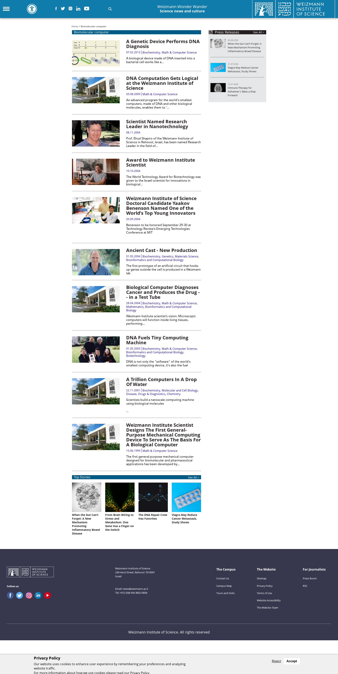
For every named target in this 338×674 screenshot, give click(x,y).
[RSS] (211, 32)
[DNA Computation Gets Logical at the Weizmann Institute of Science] (96, 90)
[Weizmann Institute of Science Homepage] (30, 572)
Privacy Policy (265, 586)
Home (75, 26)
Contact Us (222, 578)
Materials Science (186, 256)
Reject (276, 661)
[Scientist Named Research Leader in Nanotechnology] (96, 133)
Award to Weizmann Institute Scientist (160, 162)
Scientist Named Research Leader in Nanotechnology (157, 124)
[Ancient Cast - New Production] (96, 262)
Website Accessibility (269, 600)
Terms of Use (264, 593)
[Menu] (6, 9)
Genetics (167, 256)
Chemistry (174, 394)
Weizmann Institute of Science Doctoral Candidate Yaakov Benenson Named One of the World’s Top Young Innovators (161, 205)
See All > (193, 477)
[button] (110, 8)
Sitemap (261, 578)
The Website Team (267, 607)
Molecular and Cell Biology (180, 390)
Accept (291, 661)
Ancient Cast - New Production (161, 250)
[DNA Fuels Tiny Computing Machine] (96, 349)
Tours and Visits (225, 593)
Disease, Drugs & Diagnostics (145, 394)
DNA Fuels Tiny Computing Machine (157, 340)
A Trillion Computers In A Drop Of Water (161, 381)
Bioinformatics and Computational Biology (154, 260)
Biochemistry (151, 52)
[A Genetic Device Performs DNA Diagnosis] (96, 53)
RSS (305, 586)
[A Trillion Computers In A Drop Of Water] (96, 391)
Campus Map (224, 586)
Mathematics (135, 307)
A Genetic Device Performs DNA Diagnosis (163, 43)
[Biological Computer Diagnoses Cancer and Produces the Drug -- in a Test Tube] (96, 299)
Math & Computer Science (179, 52)
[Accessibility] (32, 9)
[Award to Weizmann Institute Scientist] (96, 172)
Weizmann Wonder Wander (182, 9)
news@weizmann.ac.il (135, 589)
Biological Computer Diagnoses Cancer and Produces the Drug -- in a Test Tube (163, 292)
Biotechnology (136, 356)
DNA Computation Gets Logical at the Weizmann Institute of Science (162, 83)
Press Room (310, 578)
